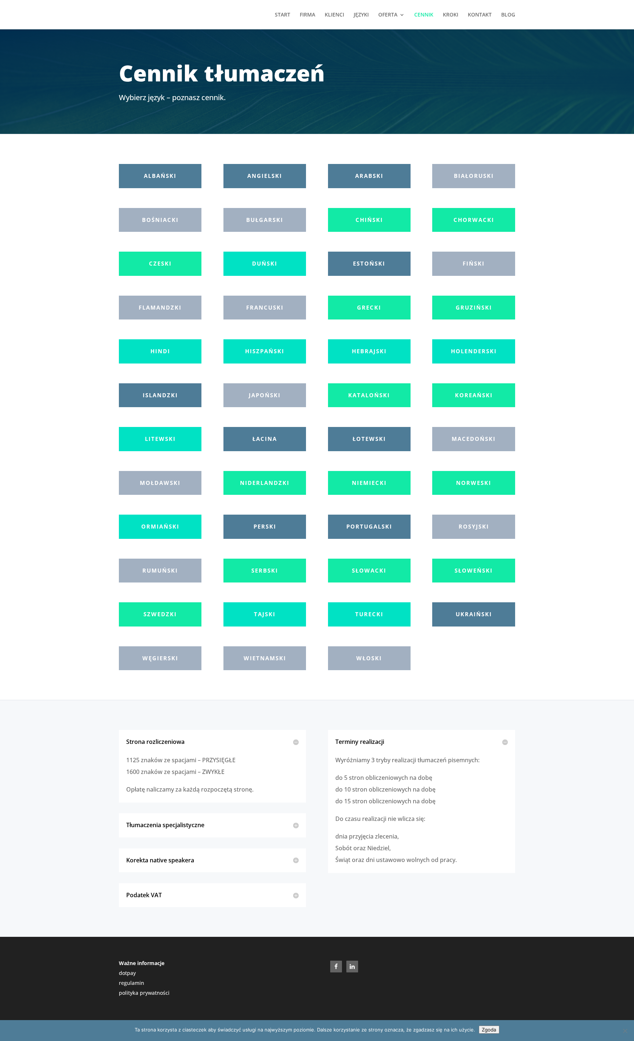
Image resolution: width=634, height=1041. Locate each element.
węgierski (160, 658)
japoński (265, 395)
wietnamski (265, 658)
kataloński (369, 395)
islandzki (160, 395)
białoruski (474, 175)
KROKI (450, 15)
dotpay (127, 972)
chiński (369, 219)
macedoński (474, 438)
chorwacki (473, 219)
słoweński (474, 570)
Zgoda (489, 1030)
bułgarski (264, 219)
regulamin (131, 982)
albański (160, 175)
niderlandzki (264, 482)
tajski (265, 614)
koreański (474, 395)
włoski (369, 658)
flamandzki (160, 307)
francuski (265, 307)
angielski (264, 175)
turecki (369, 614)
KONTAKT (480, 15)
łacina (264, 438)
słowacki (369, 570)
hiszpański (264, 351)
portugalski (369, 526)
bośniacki (160, 219)
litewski (160, 438)
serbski (264, 570)
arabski (369, 175)
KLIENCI (334, 15)
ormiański (160, 526)
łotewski (369, 438)
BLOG (508, 15)
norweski (473, 482)
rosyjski (474, 526)
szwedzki (160, 614)
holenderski (474, 351)
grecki (369, 307)
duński (264, 263)
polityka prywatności (144, 992)
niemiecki (369, 482)
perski (265, 526)
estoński (369, 263)
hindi (160, 351)
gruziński (474, 307)
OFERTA (387, 15)
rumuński (160, 570)
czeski (160, 263)
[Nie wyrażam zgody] (624, 1030)
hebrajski (369, 351)
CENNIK (423, 15)
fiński (474, 263)
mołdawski (160, 482)
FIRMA (307, 15)
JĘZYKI (361, 15)
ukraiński (474, 614)
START (282, 15)
